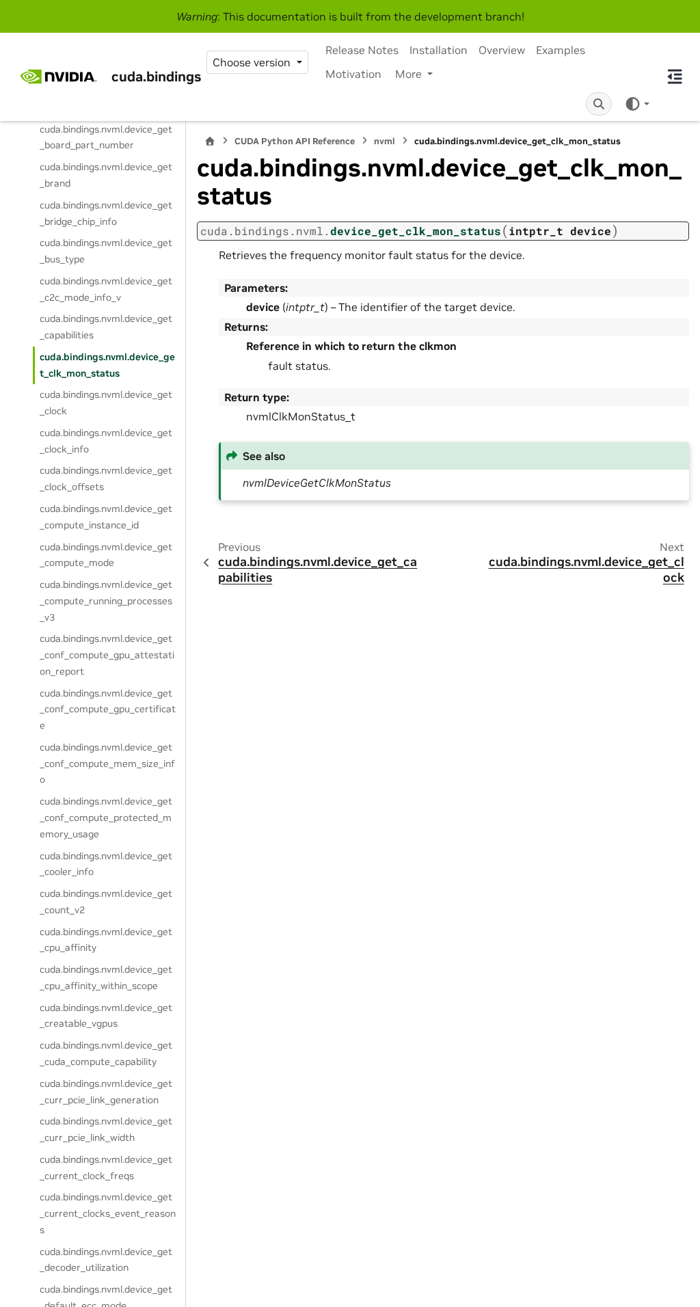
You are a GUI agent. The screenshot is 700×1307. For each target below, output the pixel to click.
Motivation (353, 74)
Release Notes (362, 50)
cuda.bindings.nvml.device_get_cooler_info (106, 864)
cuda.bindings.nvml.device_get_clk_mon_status (107, 365)
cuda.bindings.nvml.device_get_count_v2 (106, 901)
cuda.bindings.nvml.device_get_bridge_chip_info (106, 213)
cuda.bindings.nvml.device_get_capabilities (106, 326)
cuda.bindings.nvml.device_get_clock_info (106, 441)
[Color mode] (636, 103)
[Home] (209, 141)
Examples (560, 50)
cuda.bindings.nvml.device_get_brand (106, 175)
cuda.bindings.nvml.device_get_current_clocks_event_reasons (108, 1213)
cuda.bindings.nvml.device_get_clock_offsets (106, 478)
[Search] (599, 104)
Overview (502, 50)
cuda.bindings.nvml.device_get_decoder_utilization (106, 1259)
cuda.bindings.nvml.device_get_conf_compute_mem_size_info (107, 763)
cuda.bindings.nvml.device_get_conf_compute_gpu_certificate (108, 709)
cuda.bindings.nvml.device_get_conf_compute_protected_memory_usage (106, 817)
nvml (384, 141)
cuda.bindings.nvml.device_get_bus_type (106, 251)
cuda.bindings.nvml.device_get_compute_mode (106, 555)
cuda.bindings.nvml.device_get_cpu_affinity (106, 940)
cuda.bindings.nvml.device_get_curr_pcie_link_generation (106, 1091)
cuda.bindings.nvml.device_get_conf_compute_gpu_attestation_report (107, 654)
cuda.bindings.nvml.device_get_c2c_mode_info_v (106, 289)
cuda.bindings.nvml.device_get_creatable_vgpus (106, 1015)
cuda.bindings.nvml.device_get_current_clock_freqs (106, 1167)
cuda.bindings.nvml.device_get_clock (106, 402)
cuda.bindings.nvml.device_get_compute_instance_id (106, 516)
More (410, 74)
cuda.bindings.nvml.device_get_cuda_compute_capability (106, 1053)
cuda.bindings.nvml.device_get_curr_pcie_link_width (106, 1129)
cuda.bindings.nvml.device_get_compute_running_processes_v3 (106, 600)
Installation (438, 50)
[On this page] (674, 76)
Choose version (253, 62)
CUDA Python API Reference (294, 141)
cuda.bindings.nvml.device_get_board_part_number (106, 137)
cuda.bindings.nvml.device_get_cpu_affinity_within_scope (106, 977)
